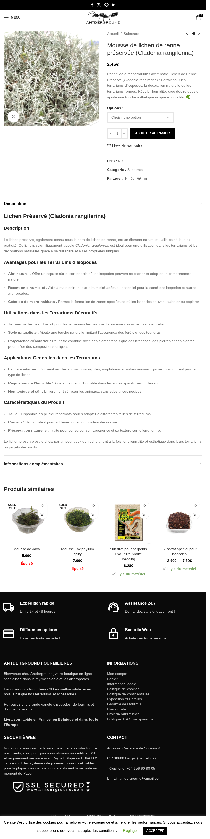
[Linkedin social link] (113, 5)
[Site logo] (103, 17)
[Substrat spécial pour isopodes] (179, 521)
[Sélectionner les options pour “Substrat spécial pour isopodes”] (195, 514)
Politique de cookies (123, 689)
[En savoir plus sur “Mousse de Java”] (42, 514)
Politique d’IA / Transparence (130, 719)
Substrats (131, 34)
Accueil (113, 34)
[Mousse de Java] (27, 521)
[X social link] (99, 5)
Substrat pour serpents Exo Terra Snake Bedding (128, 554)
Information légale (121, 684)
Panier (112, 679)
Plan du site (116, 709)
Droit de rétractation (123, 714)
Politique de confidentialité (128, 694)
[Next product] (199, 34)
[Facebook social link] (92, 5)
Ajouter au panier (152, 133)
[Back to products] (193, 34)
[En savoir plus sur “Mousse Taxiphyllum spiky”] (93, 514)
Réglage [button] (130, 830)
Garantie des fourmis (124, 704)
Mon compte (117, 674)
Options (114, 108)
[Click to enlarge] (13, 116)
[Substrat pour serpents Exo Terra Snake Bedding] (129, 521)
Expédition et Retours (124, 699)
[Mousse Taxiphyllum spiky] (78, 521)
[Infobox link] (50, 607)
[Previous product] (187, 34)
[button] (144, 514)
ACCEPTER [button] (155, 831)
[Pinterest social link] (106, 5)
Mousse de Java (26, 549)
